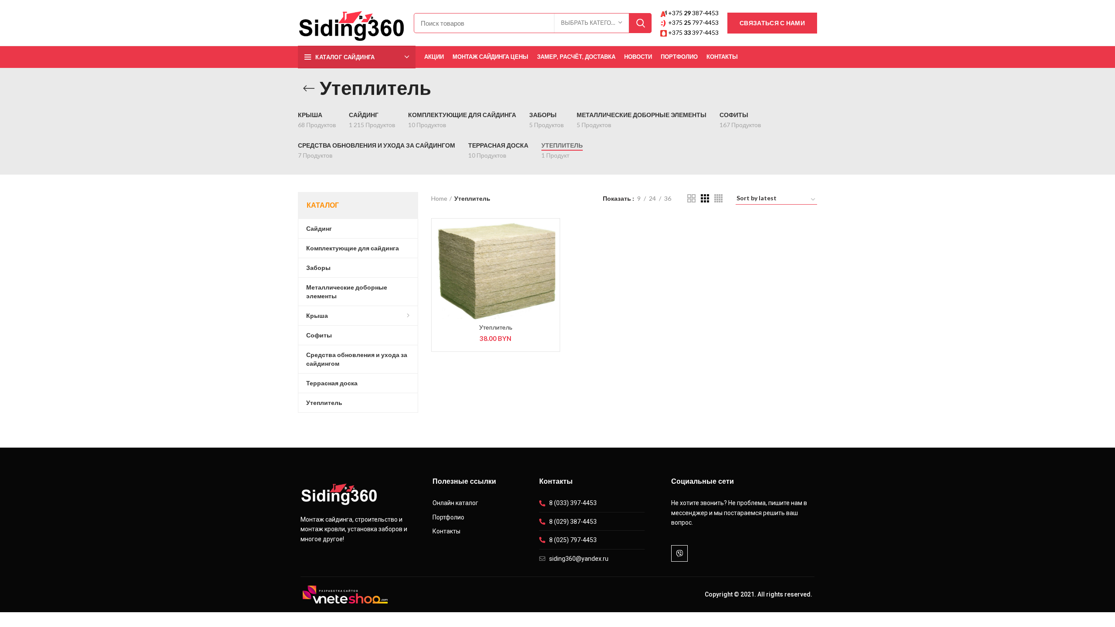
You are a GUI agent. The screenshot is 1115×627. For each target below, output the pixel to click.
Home (439, 198)
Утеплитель (495, 327)
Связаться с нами (772, 23)
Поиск (640, 23)
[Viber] (679, 553)
